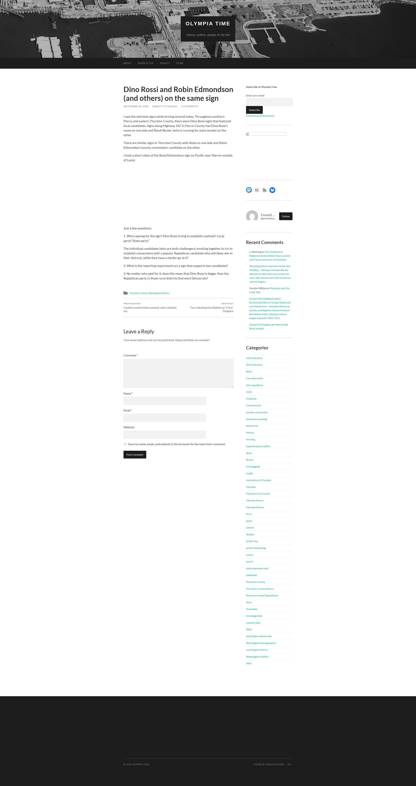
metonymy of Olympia (258, 480)
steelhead (251, 575)
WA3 (249, 629)
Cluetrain (251, 398)
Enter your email (255, 95)
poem (249, 520)
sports (249, 561)
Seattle (250, 534)
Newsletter (145, 63)
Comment (131, 355)
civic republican (254, 385)
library (249, 459)
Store (180, 63)
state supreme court (257, 568)
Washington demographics (261, 642)
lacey (249, 452)
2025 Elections (254, 364)
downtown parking (256, 419)
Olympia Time (208, 23)
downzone (252, 425)
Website (129, 427)
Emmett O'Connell (165, 106)
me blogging (253, 466)
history (250, 432)
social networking (256, 547)
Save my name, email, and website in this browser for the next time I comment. (177, 444)
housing (250, 439)
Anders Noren (275, 764)
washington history (257, 649)
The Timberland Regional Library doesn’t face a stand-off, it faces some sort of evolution (270, 255)
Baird (249, 371)
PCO (249, 514)
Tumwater (251, 608)
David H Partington (260, 324)
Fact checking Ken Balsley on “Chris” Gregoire (211, 307)
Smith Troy (252, 541)
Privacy (165, 63)
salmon (250, 527)
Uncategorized (254, 615)
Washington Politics (158, 293)
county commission (257, 412)
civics (249, 391)
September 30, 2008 (136, 106)
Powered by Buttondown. (260, 115)
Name (128, 393)
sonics (249, 554)
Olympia (251, 486)
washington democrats (259, 636)
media (249, 473)
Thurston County (138, 293)
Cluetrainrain (253, 405)
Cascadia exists (254, 378)
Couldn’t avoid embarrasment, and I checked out (150, 307)
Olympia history (255, 507)
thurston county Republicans (262, 595)
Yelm (249, 663)
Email (128, 410)
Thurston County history (260, 588)
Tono (249, 602)
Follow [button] (286, 216)
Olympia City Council (258, 493)
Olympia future (254, 500)
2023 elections (254, 357)
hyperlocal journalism (258, 446)
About (127, 63)
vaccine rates (253, 622)
